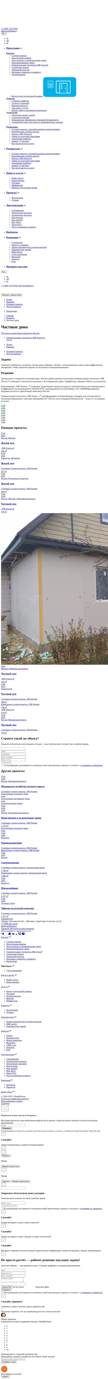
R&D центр (11, 1024)
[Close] (5, 1108)
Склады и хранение (20, 103)
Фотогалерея (17, 198)
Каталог (10, 53)
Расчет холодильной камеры (19, 991)
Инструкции (17, 217)
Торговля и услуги (20, 108)
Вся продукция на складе (23, 143)
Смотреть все (7, 919)
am (7, 40)
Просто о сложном (20, 245)
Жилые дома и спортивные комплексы (29, 110)
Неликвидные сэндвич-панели (25, 132)
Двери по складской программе (26, 136)
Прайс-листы (17, 178)
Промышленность (20, 106)
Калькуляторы (18, 180)
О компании (17, 242)
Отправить (6, 763)
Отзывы (15, 200)
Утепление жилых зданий (23, 115)
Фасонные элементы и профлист (26, 72)
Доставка (16, 183)
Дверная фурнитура (20, 70)
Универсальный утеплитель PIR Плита (24, 952)
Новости (15, 259)
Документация (15, 205)
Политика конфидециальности (15, 1099)
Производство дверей (21, 250)
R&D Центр (17, 252)
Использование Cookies (11, 1101)
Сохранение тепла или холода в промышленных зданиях (37, 122)
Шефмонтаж (17, 185)
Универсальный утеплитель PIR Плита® (30, 65)
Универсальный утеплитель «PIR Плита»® (25, 338)
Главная (9, 316)
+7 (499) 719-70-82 (9, 29)
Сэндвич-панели (19, 56)
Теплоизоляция (18, 74)
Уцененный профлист (21, 139)
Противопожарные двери (23, 63)
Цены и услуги (15, 173)
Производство (7, 1017)
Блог (14, 261)
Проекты (11, 192)
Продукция (13, 48)
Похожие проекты (14, 304)
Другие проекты (13, 307)
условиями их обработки (91, 765)
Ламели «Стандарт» (21, 141)
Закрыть (5, 1377)
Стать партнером (19, 254)
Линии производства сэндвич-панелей (29, 247)
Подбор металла (13, 996)
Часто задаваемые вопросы (24, 227)
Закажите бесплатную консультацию (17, 928)
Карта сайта (6, 1092)
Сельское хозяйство (20, 101)
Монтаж (10, 998)
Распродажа (12, 127)
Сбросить (6, 1156)
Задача (9, 299)
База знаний (17, 220)
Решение (10, 302)
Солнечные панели (20, 67)
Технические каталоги (22, 213)
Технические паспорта (22, 215)
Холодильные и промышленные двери (29, 60)
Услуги (4, 987)
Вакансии (16, 257)
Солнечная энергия (20, 117)
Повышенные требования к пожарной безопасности (35, 120)
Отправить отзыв (9, 1362)
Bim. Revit (16, 222)
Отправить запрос (9, 1206)
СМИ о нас (11, 1045)
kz (7, 43)
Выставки (10, 1043)
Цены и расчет (8, 975)
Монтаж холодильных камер (24, 188)
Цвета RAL (17, 225)
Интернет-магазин (16, 266)
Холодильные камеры (21, 58)
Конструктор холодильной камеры (27, 96)
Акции (9, 1035)
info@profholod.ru (9, 31)
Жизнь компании (14, 1040)
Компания (12, 237)
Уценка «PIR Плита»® (22, 134)
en (7, 38)
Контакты (12, 232)
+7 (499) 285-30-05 (9, 924)
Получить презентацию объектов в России (20, 333)
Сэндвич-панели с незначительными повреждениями (36, 129)
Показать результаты (10, 1166)
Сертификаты (18, 210)
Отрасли (10, 98)
